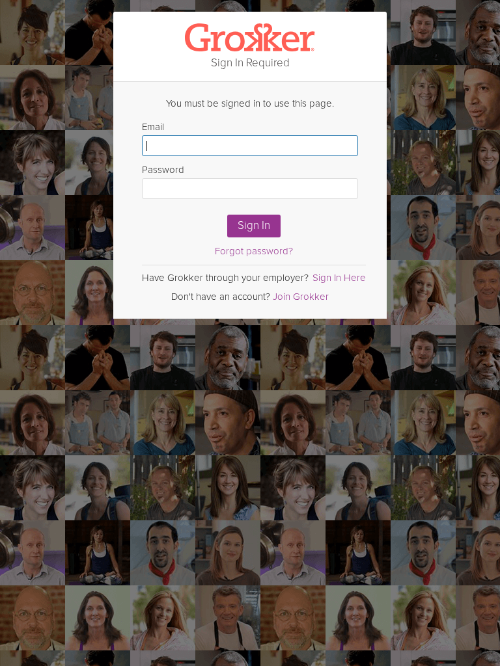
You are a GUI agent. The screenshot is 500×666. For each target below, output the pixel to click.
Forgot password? (254, 251)
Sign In (254, 225)
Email (153, 127)
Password (163, 170)
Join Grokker (301, 296)
